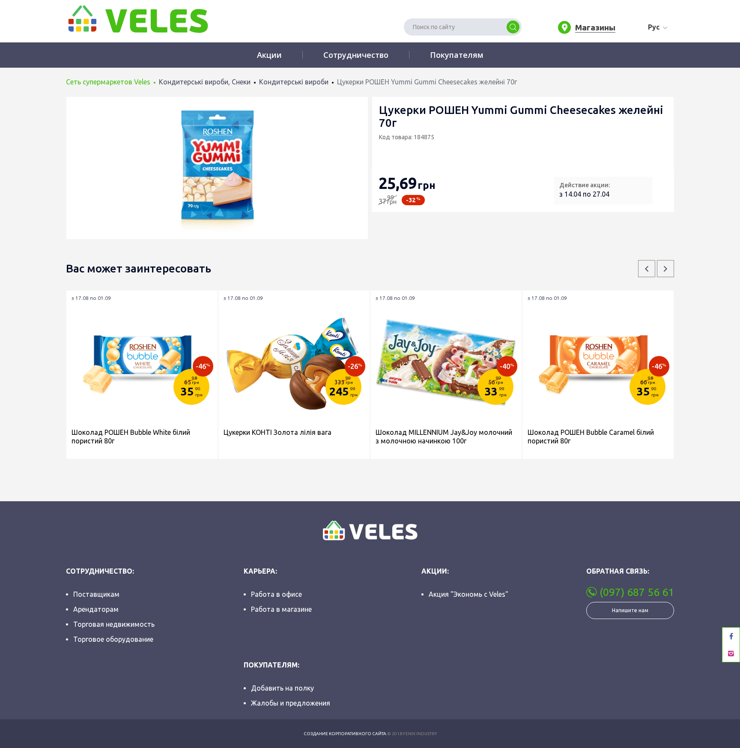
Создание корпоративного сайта (345, 733)
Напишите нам (630, 610)
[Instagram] (731, 653)
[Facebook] (731, 636)
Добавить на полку (282, 688)
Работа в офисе (276, 594)
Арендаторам (96, 609)
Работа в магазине (281, 609)
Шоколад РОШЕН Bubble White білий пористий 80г (131, 436)
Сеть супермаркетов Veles (108, 82)
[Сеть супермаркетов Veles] (137, 18)
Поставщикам (96, 594)
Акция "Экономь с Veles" (468, 594)
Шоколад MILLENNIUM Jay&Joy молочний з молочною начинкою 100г (444, 436)
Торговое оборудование (113, 639)
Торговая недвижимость (114, 624)
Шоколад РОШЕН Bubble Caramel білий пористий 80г (591, 436)
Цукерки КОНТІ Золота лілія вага (277, 432)
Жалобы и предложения (290, 703)
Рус (653, 27)
